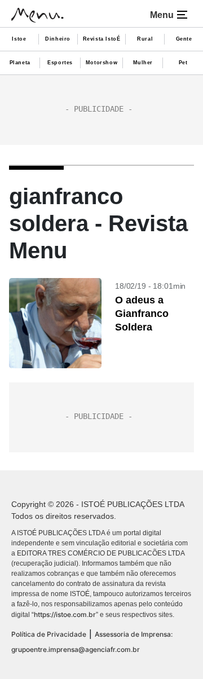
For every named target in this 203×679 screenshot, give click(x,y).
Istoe (19, 39)
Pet (183, 62)
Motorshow (101, 62)
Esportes (60, 62)
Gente (184, 39)
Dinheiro (57, 39)
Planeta (20, 62)
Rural (145, 39)
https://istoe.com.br (65, 614)
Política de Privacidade (48, 634)
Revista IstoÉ (102, 39)
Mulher (143, 62)
